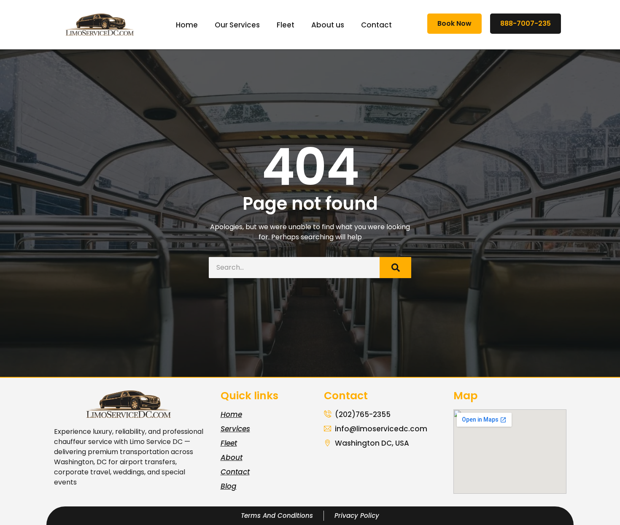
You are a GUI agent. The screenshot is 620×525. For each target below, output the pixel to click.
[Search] (395, 267)
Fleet (285, 25)
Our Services (237, 25)
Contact (376, 25)
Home (187, 25)
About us (327, 25)
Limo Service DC (156, 442)
